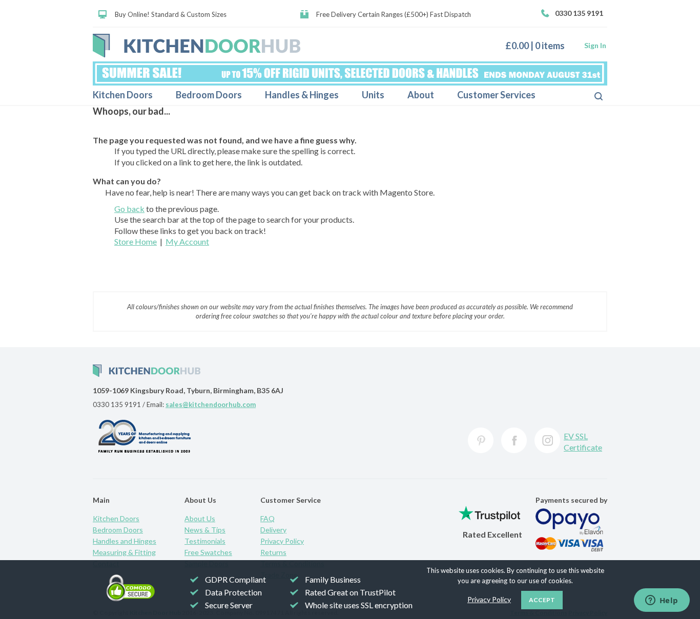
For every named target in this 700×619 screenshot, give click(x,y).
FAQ (267, 518)
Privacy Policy (282, 541)
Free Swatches (208, 552)
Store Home (135, 241)
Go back (129, 209)
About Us (199, 518)
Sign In (595, 45)
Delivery (273, 529)
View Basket (539, 45)
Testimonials (204, 541)
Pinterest (480, 440)
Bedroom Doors (209, 94)
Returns (273, 552)
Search (590, 95)
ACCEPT (542, 600)
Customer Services (496, 94)
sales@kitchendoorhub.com (211, 404)
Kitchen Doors (123, 94)
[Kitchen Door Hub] (196, 45)
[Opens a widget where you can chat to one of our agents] (661, 601)
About (420, 94)
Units (373, 94)
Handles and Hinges (124, 541)
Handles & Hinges (302, 94)
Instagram (547, 440)
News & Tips (204, 529)
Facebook (514, 440)
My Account (187, 241)
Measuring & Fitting (124, 552)
